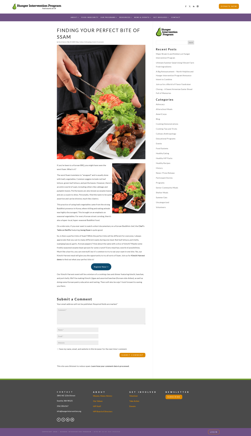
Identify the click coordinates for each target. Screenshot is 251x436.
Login (213, 432)
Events (94, 42)
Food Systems (162, 148)
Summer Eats (161, 197)
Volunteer (133, 396)
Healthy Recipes (163, 163)
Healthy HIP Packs (164, 158)
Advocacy (160, 104)
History (159, 168)
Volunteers (161, 207)
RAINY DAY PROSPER (111, 431)
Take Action (134, 401)
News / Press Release (165, 173)
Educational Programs (165, 138)
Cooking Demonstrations (167, 124)
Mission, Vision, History (102, 396)
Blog (77, 42)
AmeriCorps (161, 114)
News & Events (141, 17)
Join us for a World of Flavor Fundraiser (173, 84)
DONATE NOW (229, 6)
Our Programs (107, 17)
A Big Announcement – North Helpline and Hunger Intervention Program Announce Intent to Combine (174, 75)
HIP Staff (97, 406)
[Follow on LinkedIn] (193, 6)
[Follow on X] (189, 6)
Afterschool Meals (164, 109)
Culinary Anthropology (85, 42)
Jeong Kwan (85, 230)
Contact (175, 17)
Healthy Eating (162, 153)
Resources (124, 17)
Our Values (98, 401)
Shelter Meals (162, 192)
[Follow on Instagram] (197, 6)
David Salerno (62, 42)
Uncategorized (162, 202)
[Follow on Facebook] (185, 6)
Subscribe (173, 397)
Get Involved (160, 17)
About (74, 17)
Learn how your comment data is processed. (110, 366)
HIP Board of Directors (102, 411)
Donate (132, 406)
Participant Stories (164, 178)
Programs (160, 183)
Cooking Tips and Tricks (166, 129)
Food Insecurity (89, 17)
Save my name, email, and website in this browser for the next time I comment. (93, 349)
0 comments (100, 42)
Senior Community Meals (167, 187)
